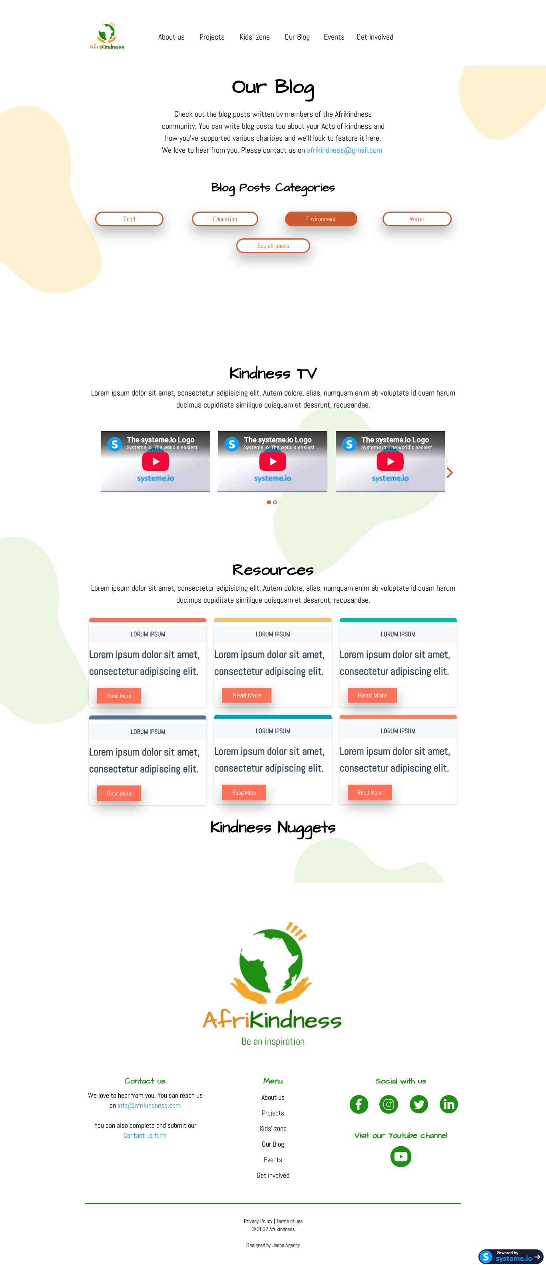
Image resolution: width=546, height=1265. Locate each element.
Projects (213, 37)
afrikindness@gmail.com (345, 150)
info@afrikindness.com (149, 1105)
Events (334, 37)
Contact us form (145, 1135)
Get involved (376, 37)
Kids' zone (255, 37)
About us (172, 37)
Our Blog (298, 37)
